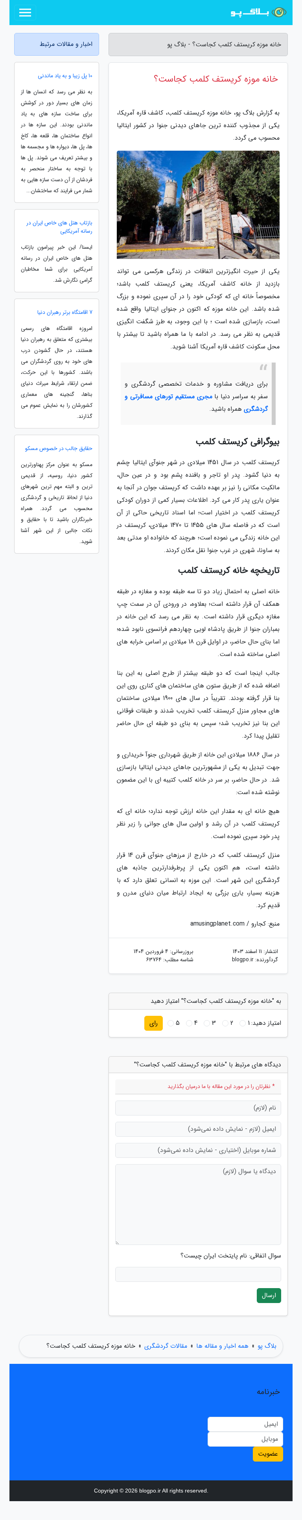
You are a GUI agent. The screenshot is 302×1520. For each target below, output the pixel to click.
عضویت (268, 1454)
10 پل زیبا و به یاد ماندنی (65, 76)
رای (153, 1023)
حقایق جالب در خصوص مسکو (58, 449)
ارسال (269, 1295)
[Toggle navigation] (25, 12)
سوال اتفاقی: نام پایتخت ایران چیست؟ (230, 1256)
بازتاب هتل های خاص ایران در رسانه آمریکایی (59, 227)
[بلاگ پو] (259, 12)
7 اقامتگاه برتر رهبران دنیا (64, 312)
